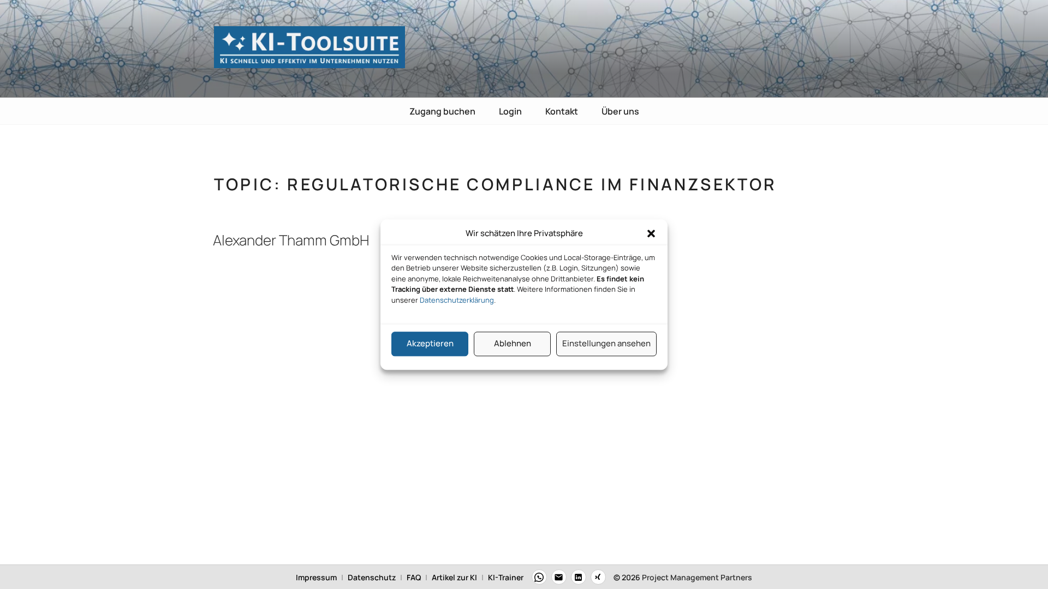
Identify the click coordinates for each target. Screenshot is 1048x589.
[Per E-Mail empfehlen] (559, 577)
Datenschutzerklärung (457, 300)
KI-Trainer (505, 577)
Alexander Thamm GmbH (291, 240)
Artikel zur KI (454, 577)
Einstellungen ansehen (606, 343)
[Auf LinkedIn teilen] (578, 577)
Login (510, 111)
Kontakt (561, 111)
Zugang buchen (442, 111)
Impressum (316, 577)
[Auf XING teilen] (598, 577)
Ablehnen (512, 343)
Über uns (620, 111)
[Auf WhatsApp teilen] (539, 577)
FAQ (414, 577)
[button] (651, 234)
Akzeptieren (430, 343)
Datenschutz (372, 577)
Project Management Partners (697, 577)
